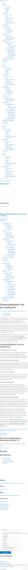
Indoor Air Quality (12, 46)
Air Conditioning (6, 26)
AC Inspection (8, 32)
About (4, 5)
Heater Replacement (10, 37)
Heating (4, 34)
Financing (5, 62)
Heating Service (9, 233)
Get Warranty (8, 6)
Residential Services (10, 42)
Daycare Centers (12, 55)
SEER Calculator (9, 21)
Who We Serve (6, 41)
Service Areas (8, 14)
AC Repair (7, 28)
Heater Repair (8, 36)
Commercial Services (10, 49)
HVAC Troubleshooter (10, 23)
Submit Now (5, 552)
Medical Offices (11, 50)
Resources (5, 13)
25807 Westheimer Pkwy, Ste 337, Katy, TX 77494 (11, 483)
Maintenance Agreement (8, 59)
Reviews (7, 11)
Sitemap (22, 565)
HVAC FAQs (8, 19)
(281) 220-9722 (3, 206)
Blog (6, 16)
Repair (9, 44)
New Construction (9, 57)
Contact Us (5, 24)
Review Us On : (5, 184)
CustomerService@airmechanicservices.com (10, 495)
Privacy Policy (8, 138)
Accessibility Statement (10, 136)
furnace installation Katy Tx (16, 417)
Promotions (5, 60)
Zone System (11, 47)
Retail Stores (11, 52)
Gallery (7, 10)
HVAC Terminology (9, 18)
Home (4, 3)
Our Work (7, 8)
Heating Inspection (9, 39)
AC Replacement (9, 29)
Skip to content (3, 0)
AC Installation (8, 31)
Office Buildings (11, 54)
